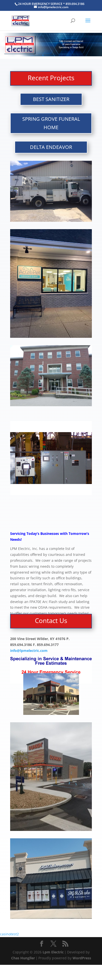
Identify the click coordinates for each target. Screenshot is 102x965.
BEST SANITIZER (51, 99)
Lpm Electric (53, 952)
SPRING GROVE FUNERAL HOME (51, 123)
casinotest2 (9, 934)
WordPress (82, 958)
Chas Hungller (23, 958)
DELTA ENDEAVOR (51, 147)
